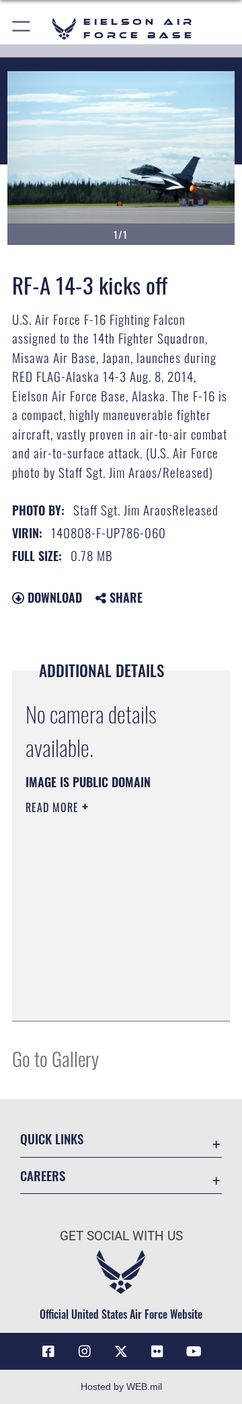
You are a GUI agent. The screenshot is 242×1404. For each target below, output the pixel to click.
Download (53, 597)
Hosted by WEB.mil (121, 1386)
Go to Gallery (55, 1058)
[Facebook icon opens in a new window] (48, 1352)
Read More (54, 807)
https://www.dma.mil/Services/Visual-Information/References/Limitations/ (107, 996)
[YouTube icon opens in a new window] (194, 1352)
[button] (22, 28)
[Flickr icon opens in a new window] (157, 1352)
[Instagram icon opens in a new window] (85, 1352)
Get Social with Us (121, 1236)
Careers (42, 1175)
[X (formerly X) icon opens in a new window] (121, 1352)
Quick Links (51, 1138)
